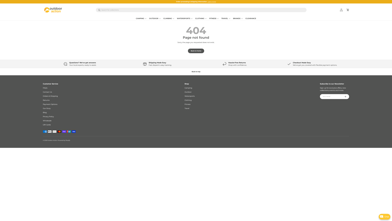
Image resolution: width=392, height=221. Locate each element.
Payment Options (50, 104)
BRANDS (236, 18)
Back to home (196, 51)
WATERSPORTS (183, 18)
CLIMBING (167, 18)
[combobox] (201, 10)
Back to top (196, 72)
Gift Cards (47, 125)
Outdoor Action (52, 140)
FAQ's (45, 88)
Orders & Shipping (50, 96)
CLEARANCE (250, 18)
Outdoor (188, 92)
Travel (187, 108)
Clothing (188, 100)
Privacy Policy (48, 117)
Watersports (190, 96)
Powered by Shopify (64, 140)
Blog (45, 112)
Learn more (212, 2)
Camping (188, 88)
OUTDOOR (153, 18)
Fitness (187, 104)
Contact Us (47, 92)
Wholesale (47, 121)
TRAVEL (224, 18)
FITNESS (212, 18)
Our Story (47, 108)
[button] (348, 10)
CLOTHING (199, 18)
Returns (46, 100)
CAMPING (140, 18)
